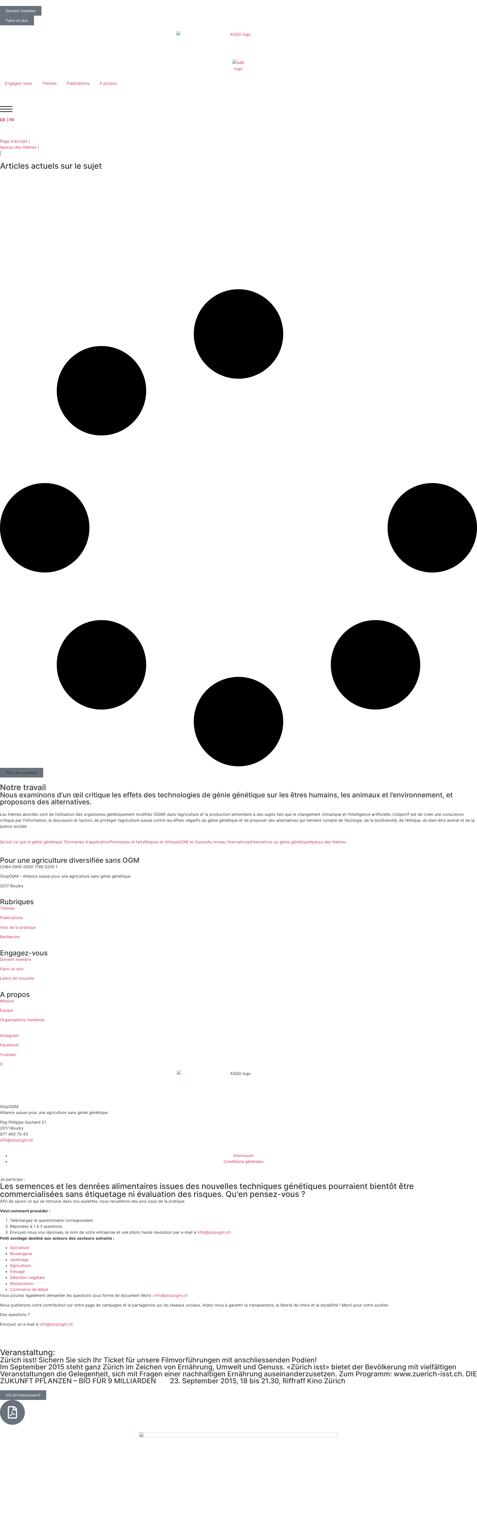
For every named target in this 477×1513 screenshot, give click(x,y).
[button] (21, 772)
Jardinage (19, 1259)
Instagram (9, 1035)
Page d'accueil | (15, 141)
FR (11, 119)
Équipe (6, 1010)
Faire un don (11, 968)
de (34, 1289)
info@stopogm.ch (17, 1140)
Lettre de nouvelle (17, 978)
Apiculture (19, 1247)
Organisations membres (22, 1019)
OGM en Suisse (193, 841)
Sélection (18, 1277)
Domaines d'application (87, 841)
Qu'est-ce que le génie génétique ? (32, 841)
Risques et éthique (161, 841)
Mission (7, 1000)
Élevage (17, 1271)
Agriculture (20, 1265)
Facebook (9, 1044)
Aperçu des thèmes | (19, 147)
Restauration (22, 1283)
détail (43, 1289)
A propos (108, 83)
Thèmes (49, 83)
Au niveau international (228, 841)
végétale (37, 1277)
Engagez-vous (18, 83)
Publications (78, 83)
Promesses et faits (127, 841)
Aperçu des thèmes (328, 841)
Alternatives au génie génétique (280, 841)
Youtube (8, 1054)
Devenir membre (15, 959)
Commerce (20, 1289)
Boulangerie (21, 1253)
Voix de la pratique (18, 927)
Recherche (10, 936)
